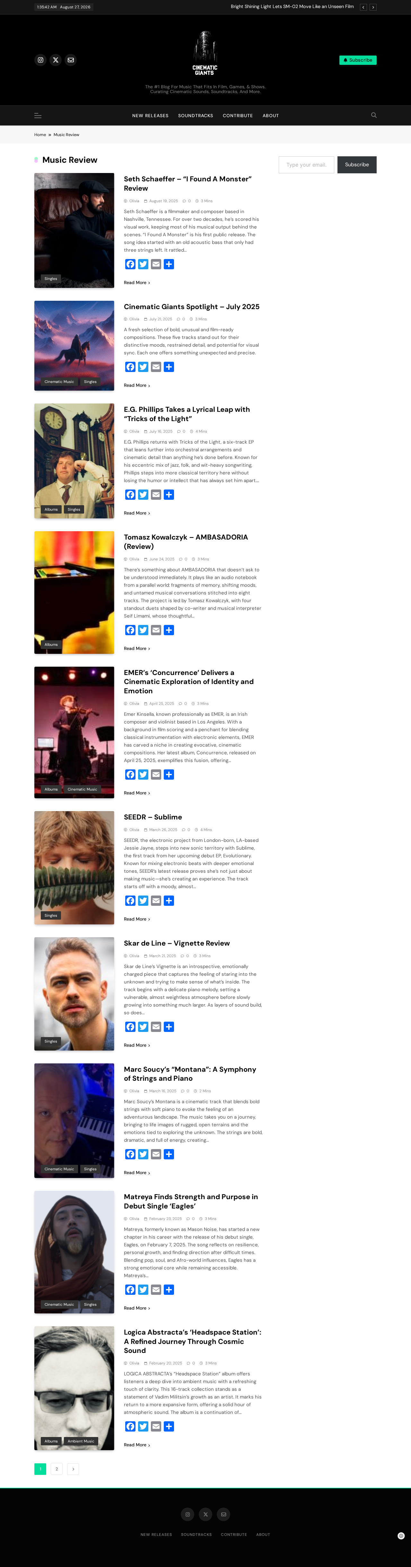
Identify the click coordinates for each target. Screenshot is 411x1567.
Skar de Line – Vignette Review (177, 943)
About (271, 115)
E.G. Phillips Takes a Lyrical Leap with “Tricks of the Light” (187, 414)
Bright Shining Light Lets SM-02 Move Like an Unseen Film (292, 6)
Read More (135, 282)
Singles (51, 278)
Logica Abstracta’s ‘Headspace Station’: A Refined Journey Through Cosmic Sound (192, 1341)
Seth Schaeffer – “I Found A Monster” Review (188, 183)
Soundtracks (195, 115)
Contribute (238, 115)
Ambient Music (81, 1441)
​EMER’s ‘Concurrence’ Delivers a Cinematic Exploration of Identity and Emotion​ (189, 682)
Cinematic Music (59, 381)
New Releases (150, 115)
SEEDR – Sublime (153, 817)
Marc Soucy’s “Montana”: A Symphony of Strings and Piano (190, 1074)
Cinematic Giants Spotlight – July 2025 (192, 306)
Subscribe (357, 164)
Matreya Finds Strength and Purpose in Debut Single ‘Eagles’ (191, 1201)
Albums (51, 509)
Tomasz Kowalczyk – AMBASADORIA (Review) (186, 541)
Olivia (134, 201)
